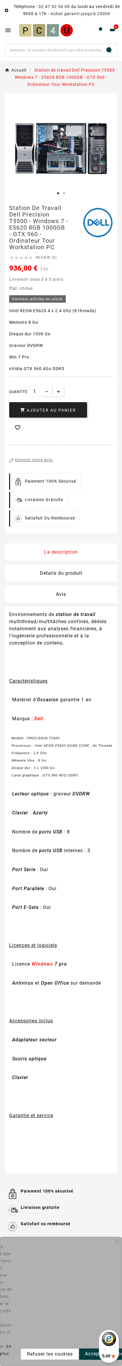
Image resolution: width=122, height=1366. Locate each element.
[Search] (109, 50)
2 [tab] (64, 193)
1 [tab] (58, 193)
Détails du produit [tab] (61, 573)
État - (14, 288)
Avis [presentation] (61, 594)
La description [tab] (61, 552)
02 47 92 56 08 (54, 6)
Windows (42, 964)
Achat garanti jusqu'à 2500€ (80, 13)
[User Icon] (100, 30)
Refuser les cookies (50, 1354)
